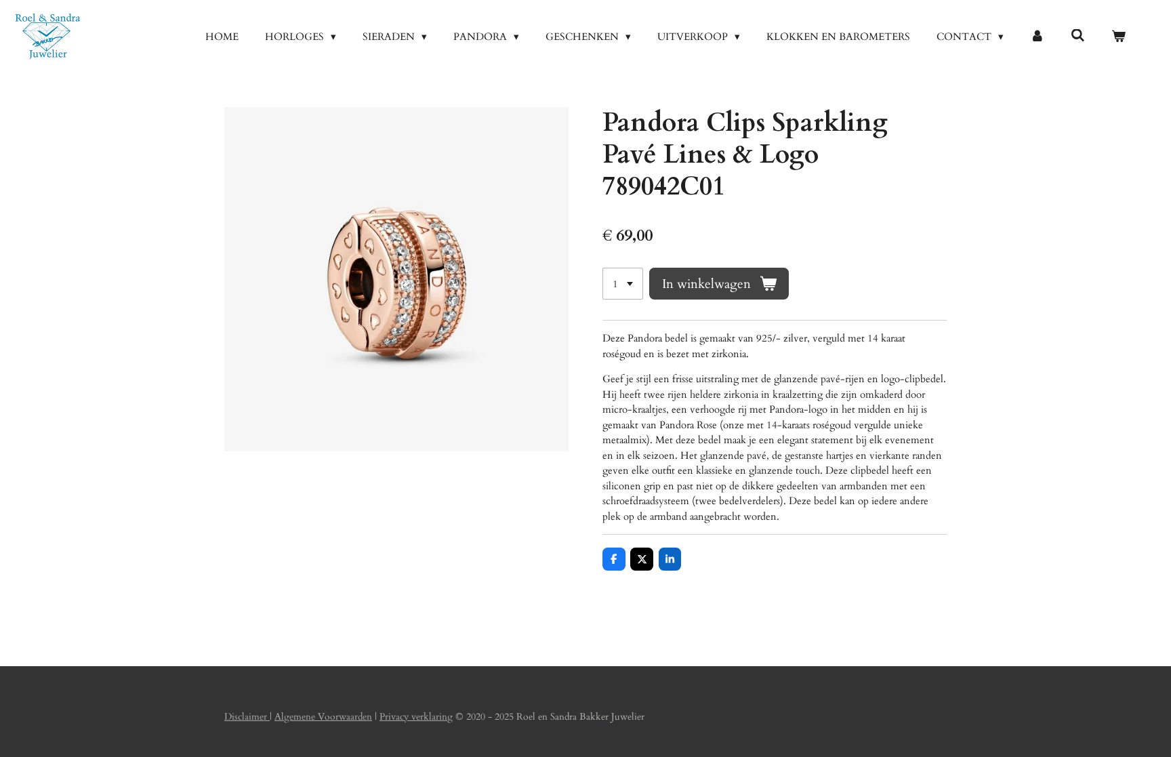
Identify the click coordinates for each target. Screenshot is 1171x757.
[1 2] (622, 284)
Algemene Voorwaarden (323, 716)
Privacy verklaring (416, 716)
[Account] (1037, 37)
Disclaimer (247, 716)
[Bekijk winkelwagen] (1118, 37)
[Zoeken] (1078, 36)
